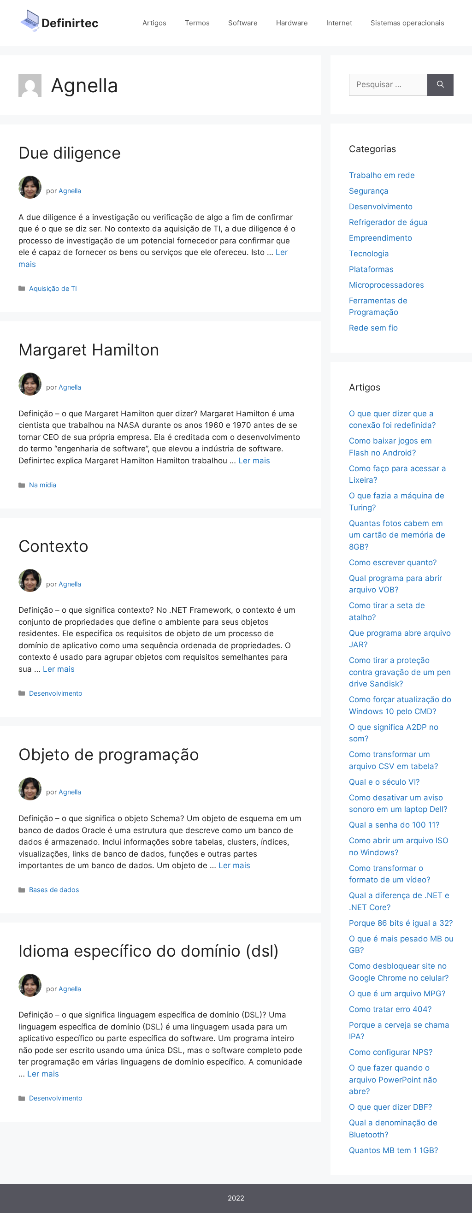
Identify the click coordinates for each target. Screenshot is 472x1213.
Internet (339, 22)
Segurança (369, 190)
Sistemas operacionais (407, 22)
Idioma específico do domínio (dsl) (148, 950)
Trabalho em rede (382, 175)
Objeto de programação (108, 754)
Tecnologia (369, 253)
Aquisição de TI (53, 288)
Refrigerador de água (388, 222)
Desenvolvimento (56, 693)
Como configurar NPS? (391, 1052)
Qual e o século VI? (384, 782)
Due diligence (69, 152)
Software (243, 22)
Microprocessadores (386, 285)
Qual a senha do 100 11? (394, 824)
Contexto (53, 546)
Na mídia (42, 485)
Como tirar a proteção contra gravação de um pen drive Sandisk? (400, 672)
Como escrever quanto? (393, 562)
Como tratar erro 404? (390, 1009)
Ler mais (254, 460)
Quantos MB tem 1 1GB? (393, 1150)
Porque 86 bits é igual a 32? (401, 923)
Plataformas (371, 269)
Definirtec (70, 23)
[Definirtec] (29, 22)
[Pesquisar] (440, 85)
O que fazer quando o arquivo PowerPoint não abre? (393, 1079)
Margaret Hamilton (88, 349)
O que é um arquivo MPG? (397, 993)
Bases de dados (54, 889)
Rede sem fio (373, 327)
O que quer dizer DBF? (390, 1107)
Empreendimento (380, 238)
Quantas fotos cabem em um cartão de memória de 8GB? (397, 535)
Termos (197, 22)
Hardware (292, 22)
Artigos (154, 22)
